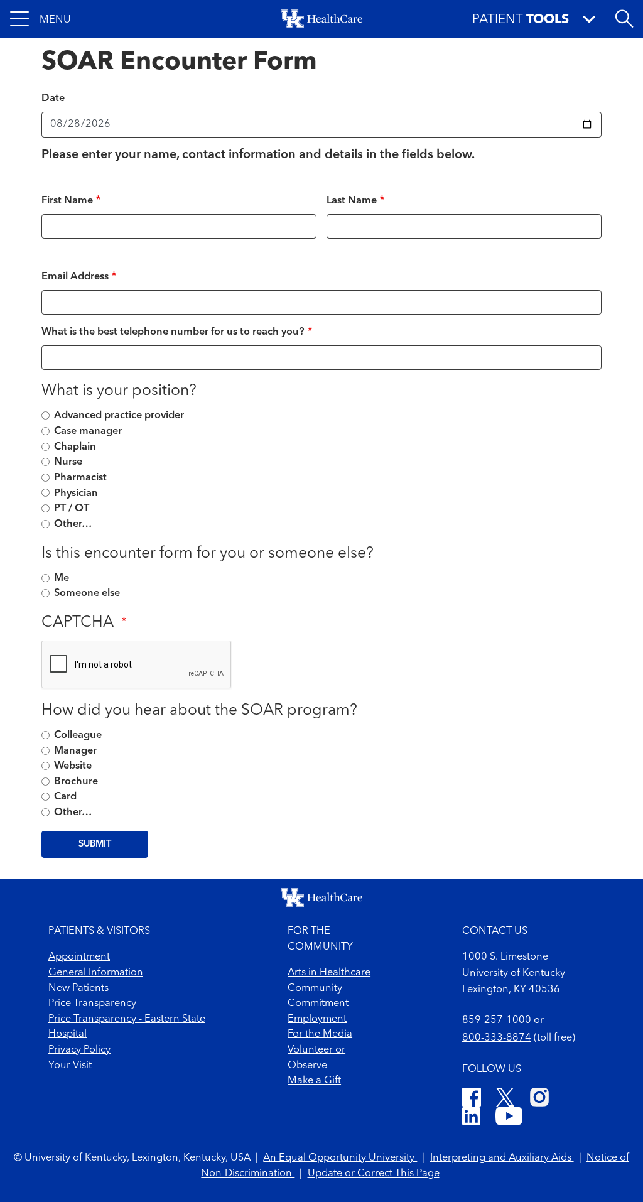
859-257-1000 (496, 1020)
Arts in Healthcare (329, 973)
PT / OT (71, 509)
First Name (67, 201)
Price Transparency (92, 1004)
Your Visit (70, 1066)
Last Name (352, 201)
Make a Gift (314, 1081)
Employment (317, 1019)
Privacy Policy (79, 1050)
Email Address (75, 277)
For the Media (320, 1034)
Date (53, 99)
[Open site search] (624, 19)
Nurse (68, 462)
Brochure (76, 782)
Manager (75, 751)
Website (73, 766)
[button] (40, 19)
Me (61, 578)
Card (65, 797)
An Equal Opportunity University (340, 1158)
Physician (76, 494)
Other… (73, 524)
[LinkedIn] (471, 1118)
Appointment (79, 957)
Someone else (87, 593)
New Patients (78, 988)
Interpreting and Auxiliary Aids (502, 1158)
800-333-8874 (496, 1038)
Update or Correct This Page (374, 1174)
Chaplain (75, 447)
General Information (95, 973)
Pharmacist (80, 478)
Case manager (88, 431)
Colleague (78, 735)
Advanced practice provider (119, 416)
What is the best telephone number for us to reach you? (173, 332)
